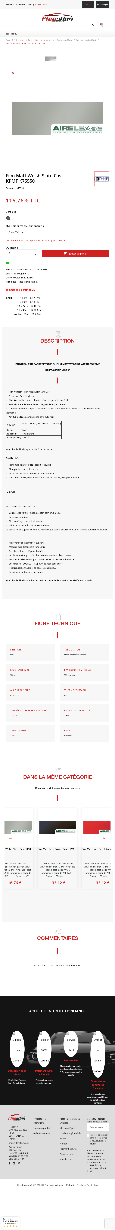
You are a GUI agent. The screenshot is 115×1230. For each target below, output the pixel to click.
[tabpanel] (57, 848)
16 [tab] (91, 906)
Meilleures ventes (41, 1133)
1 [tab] (23, 906)
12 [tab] (73, 906)
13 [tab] (77, 906)
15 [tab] (86, 906)
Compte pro (88, 4)
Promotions (38, 1122)
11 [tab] (68, 906)
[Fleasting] (57, 18)
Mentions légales (68, 1128)
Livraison (64, 1122)
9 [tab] (59, 906)
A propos (64, 1143)
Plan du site (65, 1159)
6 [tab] (46, 906)
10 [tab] (64, 906)
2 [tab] (28, 906)
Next (104, 838)
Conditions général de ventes (70, 1136)
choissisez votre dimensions (25, 226)
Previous (10, 838)
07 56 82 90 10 (41, 4)
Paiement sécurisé (69, 1148)
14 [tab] (82, 906)
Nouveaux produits (42, 1128)
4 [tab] (37, 906)
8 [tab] (55, 906)
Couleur (11, 211)
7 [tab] (50, 906)
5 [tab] (41, 906)
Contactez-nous (67, 1154)
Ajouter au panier (75, 253)
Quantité (12, 247)
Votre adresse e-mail (97, 1121)
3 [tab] (32, 906)
